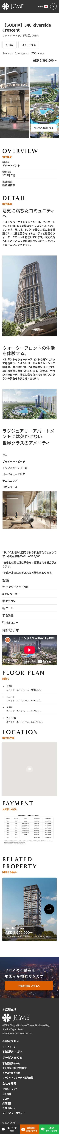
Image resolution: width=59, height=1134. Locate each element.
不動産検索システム (12, 1051)
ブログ (5, 1098)
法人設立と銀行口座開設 (14, 1068)
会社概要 (6, 1094)
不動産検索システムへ (29, 985)
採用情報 (6, 1103)
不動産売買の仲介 (11, 1063)
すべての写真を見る (43, 127)
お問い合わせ (9, 1108)
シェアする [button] (30, 44)
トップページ (9, 1046)
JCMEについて (9, 1089)
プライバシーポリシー (13, 1112)
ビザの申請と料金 (11, 1072)
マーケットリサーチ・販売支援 (17, 1077)
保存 (10, 44)
